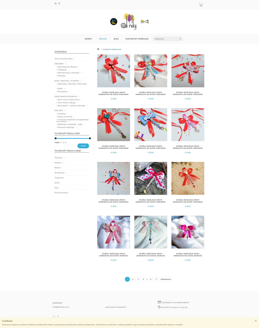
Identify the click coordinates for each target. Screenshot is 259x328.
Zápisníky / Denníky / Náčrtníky (72, 85)
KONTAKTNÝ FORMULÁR (137, 39)
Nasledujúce (166, 279)
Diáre (62, 88)
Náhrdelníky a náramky (70, 73)
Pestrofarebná (62, 193)
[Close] (256, 320)
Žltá (57, 188)
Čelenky (62, 76)
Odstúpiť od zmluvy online (174, 307)
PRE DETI (61, 110)
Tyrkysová (60, 178)
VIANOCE (64, 70)
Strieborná (61, 173)
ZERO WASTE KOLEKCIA (67, 96)
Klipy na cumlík (66, 117)
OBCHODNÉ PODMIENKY (116, 307)
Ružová (60, 163)
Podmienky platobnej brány (175, 302)
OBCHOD (103, 39)
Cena (57, 142)
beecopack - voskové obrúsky (72, 105)
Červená (60, 158)
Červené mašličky (67, 127)
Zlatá (58, 183)
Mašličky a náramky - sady (71, 124)
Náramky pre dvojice (68, 67)
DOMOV (88, 39)
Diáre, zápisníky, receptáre (69, 81)
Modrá (59, 168)
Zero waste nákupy (68, 102)
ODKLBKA (61, 64)
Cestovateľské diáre (65, 59)
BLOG (116, 39)
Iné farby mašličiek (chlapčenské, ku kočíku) (73, 120)
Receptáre (63, 91)
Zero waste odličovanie (70, 100)
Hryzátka (63, 114)
